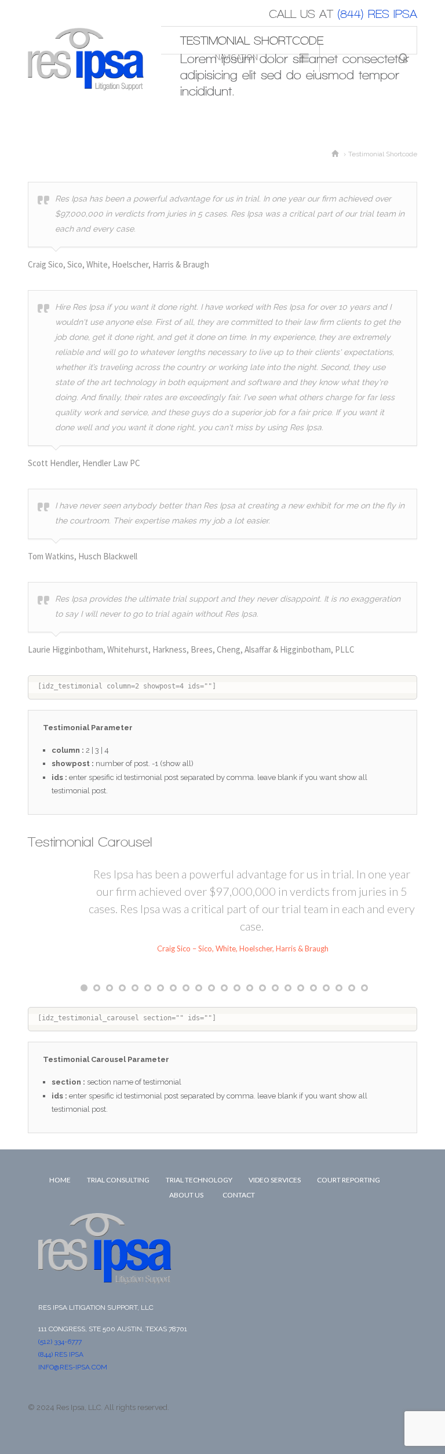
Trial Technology (199, 1179)
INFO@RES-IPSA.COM (72, 1367)
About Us (186, 1195)
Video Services (275, 1179)
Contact (238, 1195)
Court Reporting (348, 1179)
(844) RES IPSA (60, 1354)
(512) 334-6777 (60, 1342)
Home (60, 1179)
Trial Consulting (118, 1179)
